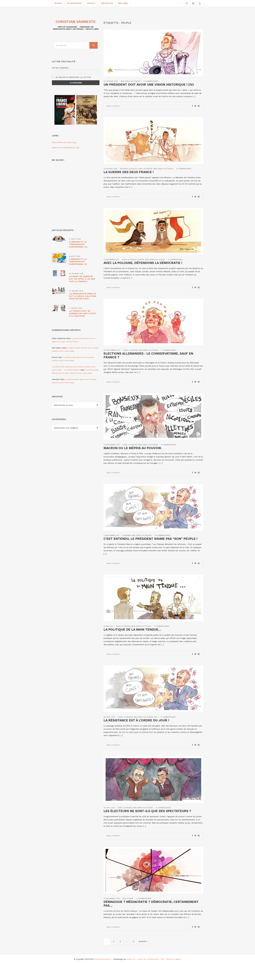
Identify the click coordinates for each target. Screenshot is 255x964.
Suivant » (143, 941)
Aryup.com (130, 959)
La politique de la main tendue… (132, 629)
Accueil (58, 3)
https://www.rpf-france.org (64, 142)
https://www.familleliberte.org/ (65, 148)
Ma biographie (74, 3)
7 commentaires (161, 626)
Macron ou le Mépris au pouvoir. (133, 448)
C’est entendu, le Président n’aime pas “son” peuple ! (150, 539)
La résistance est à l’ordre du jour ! (136, 720)
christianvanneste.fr (102, 959)
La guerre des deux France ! (129, 172)
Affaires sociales (128, 169)
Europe (141, 259)
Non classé (127, 898)
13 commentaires (162, 535)
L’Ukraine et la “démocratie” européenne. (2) (78, 244)
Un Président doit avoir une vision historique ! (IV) (149, 84)
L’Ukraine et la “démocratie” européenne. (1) (78, 261)
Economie (126, 535)
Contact (91, 3)
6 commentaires (183, 169)
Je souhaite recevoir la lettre (72, 77)
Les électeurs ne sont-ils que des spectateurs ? (147, 811)
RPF (156, 717)
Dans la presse (145, 169)
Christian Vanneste (76, 21)
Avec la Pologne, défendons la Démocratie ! (143, 263)
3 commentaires (175, 259)
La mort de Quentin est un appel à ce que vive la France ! (82, 279)
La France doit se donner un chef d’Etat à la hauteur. (82, 313)
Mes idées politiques (130, 81)
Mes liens (123, 3)
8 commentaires (168, 717)
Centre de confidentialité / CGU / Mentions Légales (159, 959)
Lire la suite (112, 106)
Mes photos (107, 3)
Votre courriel (60, 68)
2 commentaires (151, 81)
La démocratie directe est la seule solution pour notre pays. (82, 296)
